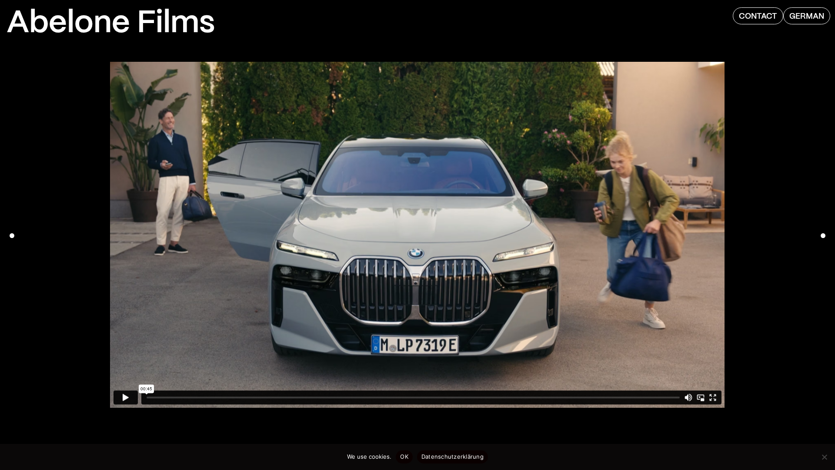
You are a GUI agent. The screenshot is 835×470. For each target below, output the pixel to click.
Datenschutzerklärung (452, 456)
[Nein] (824, 457)
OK (404, 456)
